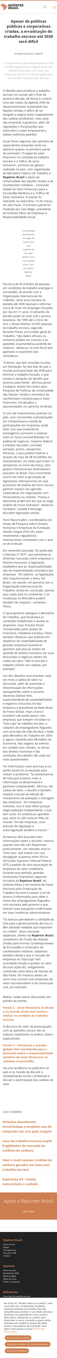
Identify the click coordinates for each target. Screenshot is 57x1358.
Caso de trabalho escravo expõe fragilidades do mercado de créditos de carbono (27, 1146)
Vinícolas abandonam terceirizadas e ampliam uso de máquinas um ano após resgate (27, 1126)
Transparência (9, 1250)
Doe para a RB (9, 1253)
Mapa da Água (9, 1276)
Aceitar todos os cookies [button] (18, 1337)
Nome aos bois (9, 1270)
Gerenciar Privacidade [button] (17, 1350)
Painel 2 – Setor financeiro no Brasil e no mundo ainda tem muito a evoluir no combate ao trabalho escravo (28, 1014)
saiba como (28, 1211)
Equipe (6, 1247)
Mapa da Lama (9, 1279)
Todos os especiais (11, 1281)
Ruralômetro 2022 (11, 1273)
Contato (6, 1255)
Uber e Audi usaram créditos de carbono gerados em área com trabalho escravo (27, 1165)
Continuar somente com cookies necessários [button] (28, 1344)
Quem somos (9, 1244)
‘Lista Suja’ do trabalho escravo (16, 1296)
